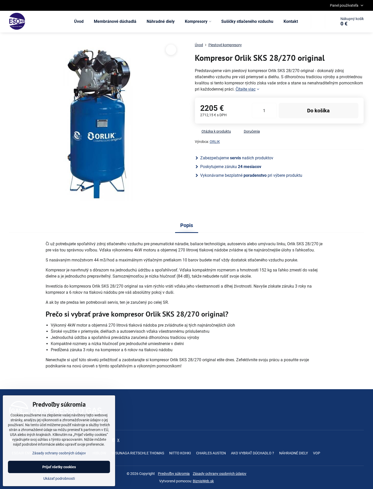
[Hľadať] (318, 21)
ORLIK (215, 142)
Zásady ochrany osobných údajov (219, 474)
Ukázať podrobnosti (59, 478)
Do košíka (318, 110)
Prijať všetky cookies (59, 467)
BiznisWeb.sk (203, 481)
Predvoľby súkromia (174, 474)
